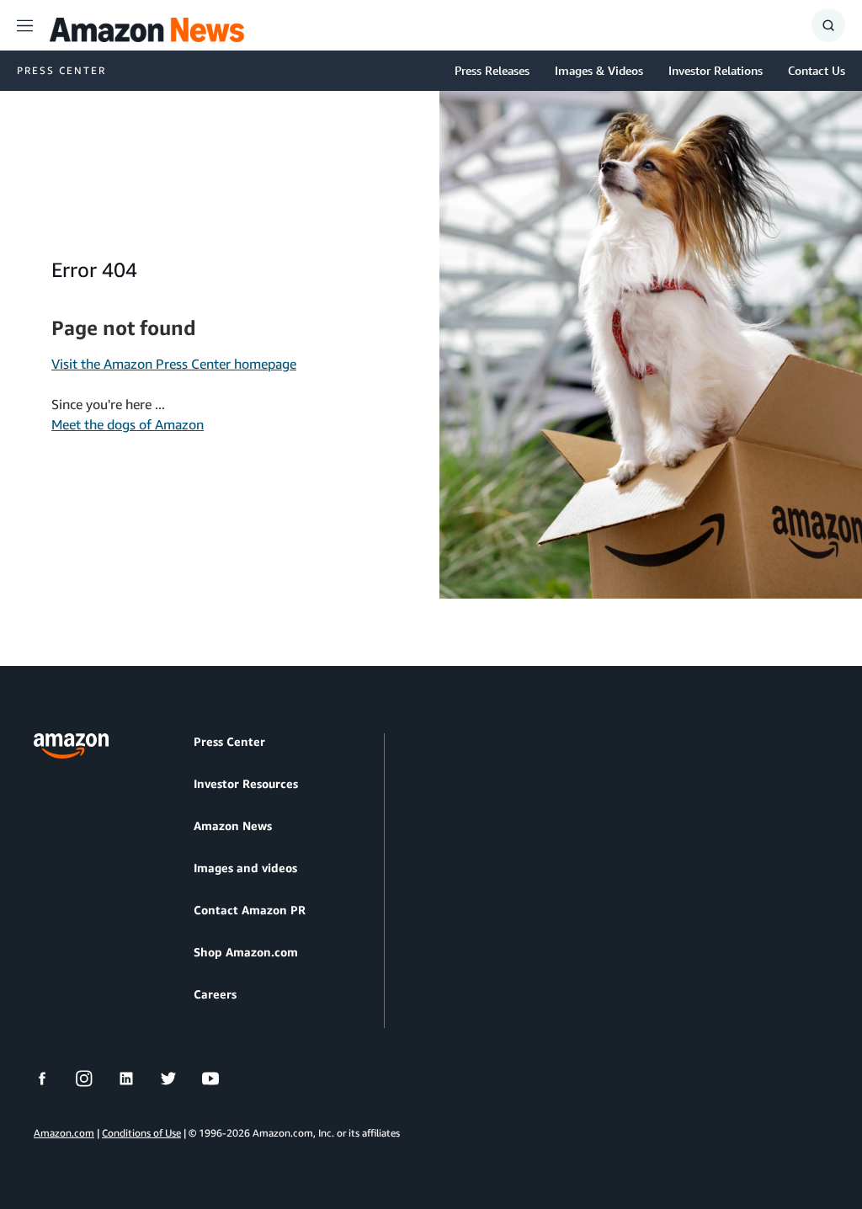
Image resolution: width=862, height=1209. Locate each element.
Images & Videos (599, 70)
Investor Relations (715, 70)
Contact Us (816, 70)
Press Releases (492, 70)
